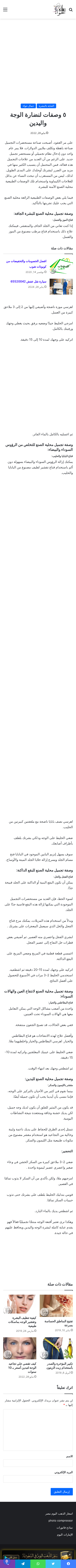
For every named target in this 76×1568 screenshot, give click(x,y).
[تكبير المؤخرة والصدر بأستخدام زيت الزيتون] (56, 1348)
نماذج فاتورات (65, 1527)
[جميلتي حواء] (59, 9)
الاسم (69, 1456)
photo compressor (61, 1520)
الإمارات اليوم (65, 1534)
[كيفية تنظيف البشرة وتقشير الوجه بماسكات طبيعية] (19, 1304)
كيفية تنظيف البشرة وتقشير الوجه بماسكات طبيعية (22, 1322)
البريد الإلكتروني (63, 1472)
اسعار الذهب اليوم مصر (59, 1513)
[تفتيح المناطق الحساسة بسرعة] (56, 1306)
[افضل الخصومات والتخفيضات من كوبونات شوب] (61, 266)
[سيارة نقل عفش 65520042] (61, 287)
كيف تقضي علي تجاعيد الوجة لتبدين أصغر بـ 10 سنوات (22, 1367)
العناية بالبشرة (46, 105)
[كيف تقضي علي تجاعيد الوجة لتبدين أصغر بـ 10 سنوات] (19, 1348)
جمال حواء (28, 105)
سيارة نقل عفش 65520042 (28, 281)
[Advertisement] (38, 61)
